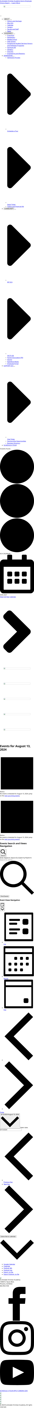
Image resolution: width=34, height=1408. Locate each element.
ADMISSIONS (8, 56)
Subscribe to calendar (8, 1236)
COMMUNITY (8, 209)
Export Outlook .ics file (11, 1274)
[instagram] (17, 1354)
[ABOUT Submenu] (11, 19)
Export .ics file (8, 1272)
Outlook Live (8, 1270)
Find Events (5, 896)
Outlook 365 (8, 1268)
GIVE (26, 1391)
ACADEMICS (8, 33)
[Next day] (19, 1109)
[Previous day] (19, 1060)
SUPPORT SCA (9, 366)
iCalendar (7, 1266)
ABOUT (6, 19)
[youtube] (17, 1389)
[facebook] (17, 1320)
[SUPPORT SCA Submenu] (14, 366)
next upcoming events (12, 796)
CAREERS (21, 1391)
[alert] (17, 775)
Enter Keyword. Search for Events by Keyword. (16, 858)
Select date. (24, 1128)
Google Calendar (9, 1264)
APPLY (15, 1391)
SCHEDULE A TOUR (6, 1391)
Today (2, 1112)
